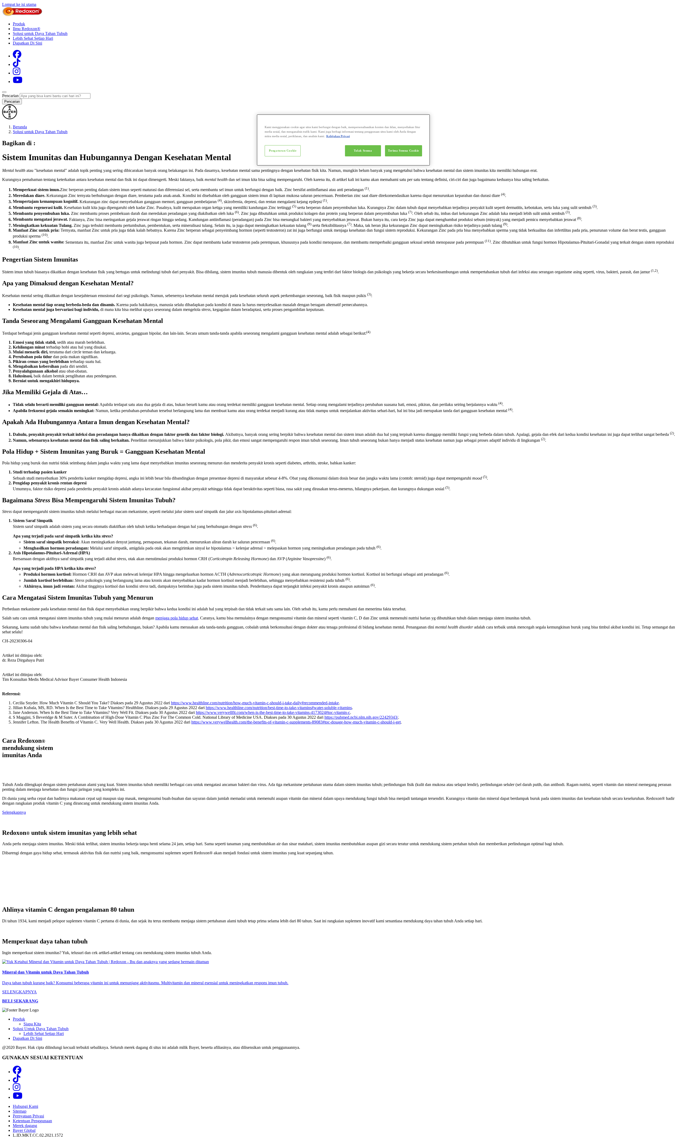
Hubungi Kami (25, 1106)
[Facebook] (17, 56)
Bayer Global (24, 1130)
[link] (341, 976)
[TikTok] (16, 64)
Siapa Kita (32, 1024)
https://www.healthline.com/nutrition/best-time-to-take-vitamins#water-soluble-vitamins (279, 707)
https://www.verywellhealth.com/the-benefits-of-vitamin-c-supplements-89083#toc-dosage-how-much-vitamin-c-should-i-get (296, 722)
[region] (343, 140)
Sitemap (19, 1111)
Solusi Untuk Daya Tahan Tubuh (41, 1028)
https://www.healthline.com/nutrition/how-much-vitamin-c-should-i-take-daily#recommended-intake (255, 703)
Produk (19, 24)
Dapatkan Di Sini (27, 43)
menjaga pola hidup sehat (176, 618)
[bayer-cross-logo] (9, 118)
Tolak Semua (363, 150)
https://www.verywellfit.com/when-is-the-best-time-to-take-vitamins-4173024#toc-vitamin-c (273, 712)
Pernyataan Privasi (28, 1116)
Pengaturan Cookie (283, 150)
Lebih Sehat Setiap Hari (33, 38)
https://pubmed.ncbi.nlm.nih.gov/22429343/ (361, 717)
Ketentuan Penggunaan (32, 1121)
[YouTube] (17, 81)
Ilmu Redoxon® (26, 28)
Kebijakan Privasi (338, 136)
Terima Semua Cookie (403, 150)
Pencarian (10, 95)
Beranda (20, 127)
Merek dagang (25, 1125)
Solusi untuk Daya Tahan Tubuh (40, 33)
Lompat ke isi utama (19, 4)
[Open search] (4, 92)
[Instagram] (16, 73)
